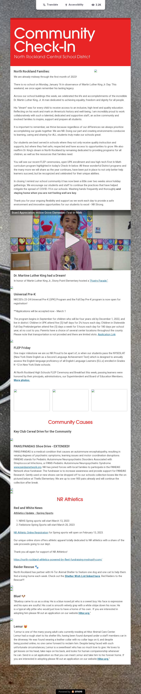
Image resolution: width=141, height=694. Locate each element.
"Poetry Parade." (99, 280)
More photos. (22, 380)
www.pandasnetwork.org (27, 467)
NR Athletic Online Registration (31, 532)
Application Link (107, 334)
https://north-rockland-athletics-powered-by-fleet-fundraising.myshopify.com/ (58, 559)
